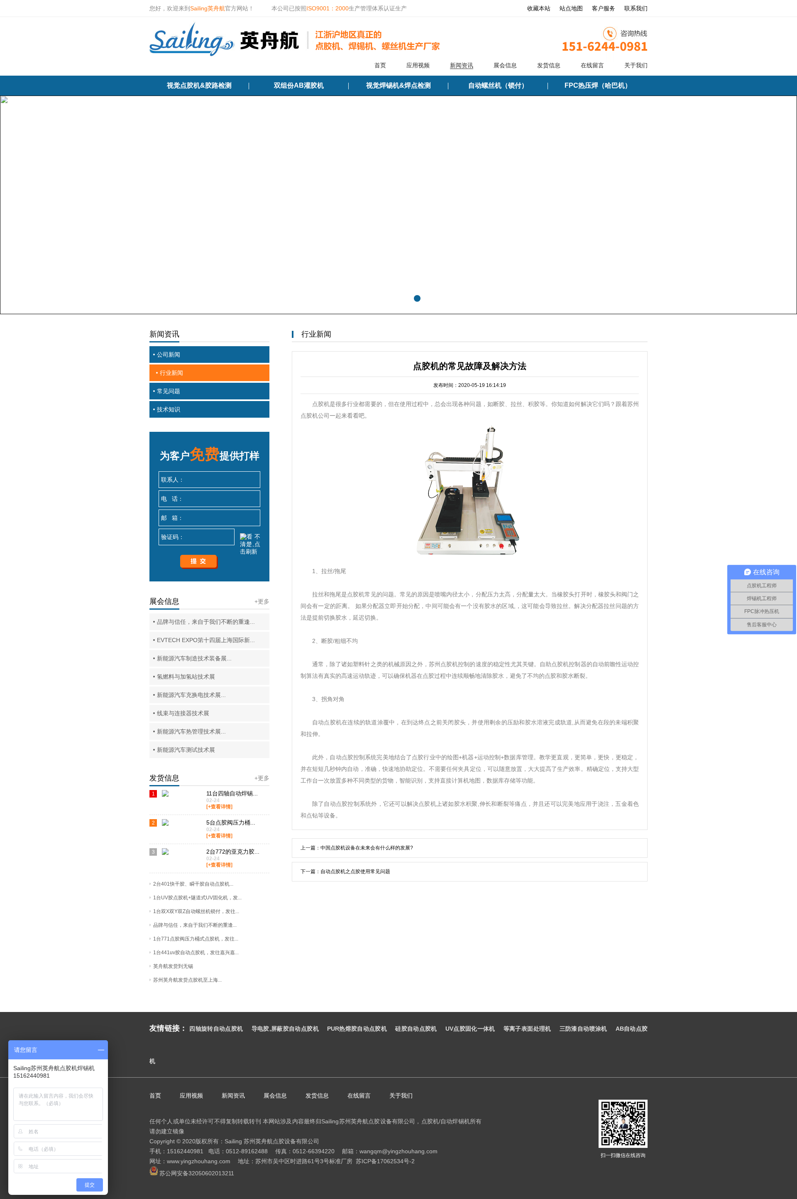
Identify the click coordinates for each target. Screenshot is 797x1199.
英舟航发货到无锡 (173, 966)
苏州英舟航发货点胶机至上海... (187, 980)
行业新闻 (171, 372)
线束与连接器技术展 (183, 713)
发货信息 (548, 65)
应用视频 (418, 65)
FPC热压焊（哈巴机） (598, 85)
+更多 (261, 601)
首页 (380, 65)
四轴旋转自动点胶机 (216, 1028)
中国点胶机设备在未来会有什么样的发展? (366, 848)
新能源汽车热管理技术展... (191, 731)
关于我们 (636, 65)
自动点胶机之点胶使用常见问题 (355, 871)
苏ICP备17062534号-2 (385, 1161)
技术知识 (168, 409)
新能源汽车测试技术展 (186, 749)
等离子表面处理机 (527, 1028)
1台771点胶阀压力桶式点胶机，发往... (195, 939)
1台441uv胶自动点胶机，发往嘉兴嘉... (196, 952)
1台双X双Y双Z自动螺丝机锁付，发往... (196, 911)
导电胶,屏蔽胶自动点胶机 (285, 1028)
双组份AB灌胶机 (299, 85)
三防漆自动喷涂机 (583, 1028)
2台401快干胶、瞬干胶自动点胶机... (193, 884)
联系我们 (636, 8)
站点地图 (571, 8)
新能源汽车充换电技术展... (191, 695)
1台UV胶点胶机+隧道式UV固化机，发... (197, 898)
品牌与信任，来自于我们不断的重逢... (206, 621)
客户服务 (603, 8)
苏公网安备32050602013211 (196, 1173)
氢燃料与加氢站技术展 (186, 676)
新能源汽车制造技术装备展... (194, 658)
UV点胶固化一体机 (470, 1028)
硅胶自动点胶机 (416, 1028)
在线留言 (592, 65)
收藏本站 (538, 8)
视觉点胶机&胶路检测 (199, 85)
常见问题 (168, 391)
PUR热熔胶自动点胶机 (357, 1028)
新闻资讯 (461, 65)
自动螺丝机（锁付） (498, 85)
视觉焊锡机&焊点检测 (398, 85)
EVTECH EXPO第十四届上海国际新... (206, 640)
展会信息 (505, 65)
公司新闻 (168, 354)
